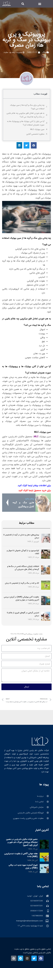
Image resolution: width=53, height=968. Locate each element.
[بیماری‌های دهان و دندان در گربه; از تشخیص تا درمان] (45, 538)
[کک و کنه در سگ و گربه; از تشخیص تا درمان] (45, 585)
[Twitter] (34, 958)
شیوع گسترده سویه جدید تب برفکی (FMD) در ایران (23, 866)
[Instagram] (27, 958)
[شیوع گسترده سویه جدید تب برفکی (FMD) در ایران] (44, 868)
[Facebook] (41, 958)
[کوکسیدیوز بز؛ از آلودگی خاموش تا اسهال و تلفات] (45, 554)
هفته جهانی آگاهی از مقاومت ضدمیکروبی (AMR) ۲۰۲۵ (21, 855)
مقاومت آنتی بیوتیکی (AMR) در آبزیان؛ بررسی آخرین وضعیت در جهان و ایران (21, 598)
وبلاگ (44, 52)
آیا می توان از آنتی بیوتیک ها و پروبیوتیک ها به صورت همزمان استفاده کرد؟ (25, 123)
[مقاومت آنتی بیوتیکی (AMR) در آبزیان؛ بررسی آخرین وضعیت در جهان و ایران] (45, 600)
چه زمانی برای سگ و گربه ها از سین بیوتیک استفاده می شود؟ (27, 107)
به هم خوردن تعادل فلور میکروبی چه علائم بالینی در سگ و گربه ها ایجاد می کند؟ (25, 115)
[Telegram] (20, 958)
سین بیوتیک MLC (37, 129)
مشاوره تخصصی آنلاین (35, 134)
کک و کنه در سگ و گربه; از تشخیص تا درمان (22, 583)
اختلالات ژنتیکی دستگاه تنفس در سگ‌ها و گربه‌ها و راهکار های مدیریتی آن (23, 568)
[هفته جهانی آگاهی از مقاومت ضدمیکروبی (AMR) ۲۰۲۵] (44, 857)
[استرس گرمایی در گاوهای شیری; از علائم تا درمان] (45, 616)
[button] (39, 3)
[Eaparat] (13, 958)
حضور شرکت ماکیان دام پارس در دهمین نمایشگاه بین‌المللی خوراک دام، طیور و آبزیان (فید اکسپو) (22, 842)
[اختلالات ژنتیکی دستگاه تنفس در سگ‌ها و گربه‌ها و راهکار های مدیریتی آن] (45, 569)
